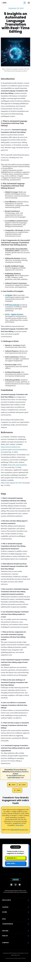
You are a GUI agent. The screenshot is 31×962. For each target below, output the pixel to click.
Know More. (20, 825)
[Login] (24, 2)
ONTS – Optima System (14, 314)
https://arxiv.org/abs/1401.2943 (11, 483)
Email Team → (11, 863)
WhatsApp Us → (12, 858)
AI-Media (8, 295)
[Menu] (29, 3)
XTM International (12, 305)
